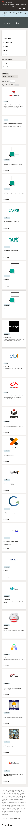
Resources (23, 4)
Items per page (5, 81)
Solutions (5, 18)
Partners (17, 4)
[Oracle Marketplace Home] (3, 2)
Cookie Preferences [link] (5, 820)
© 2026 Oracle (4, 818)
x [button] (8, 73)
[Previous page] (16, 85)
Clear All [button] (23, 71)
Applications (5, 4)
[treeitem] (14, 38)
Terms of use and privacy (15, 818)
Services (12, 4)
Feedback (14, 6)
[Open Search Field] (20, 8)
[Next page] (18, 85)
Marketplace (9, 2)
